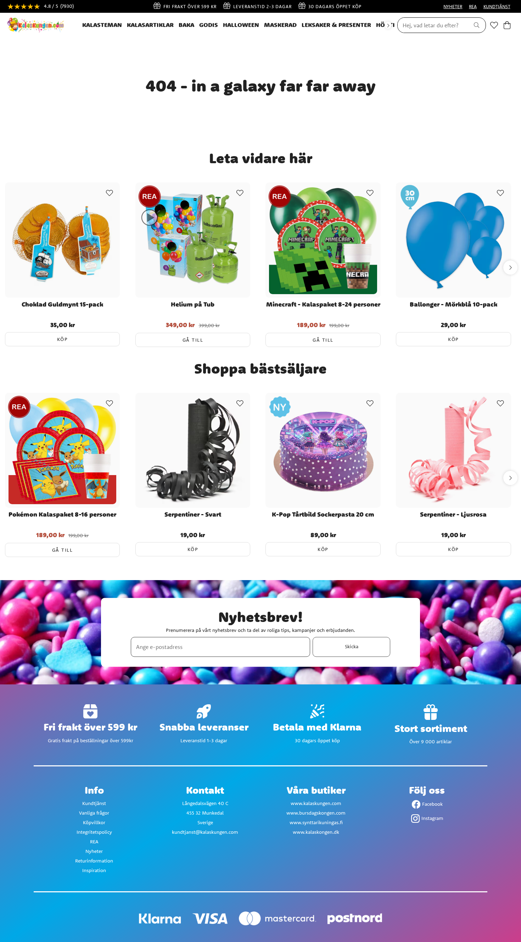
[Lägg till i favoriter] (109, 193)
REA (473, 6)
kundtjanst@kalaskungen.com (205, 832)
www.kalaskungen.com (316, 803)
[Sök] (476, 25)
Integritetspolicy (94, 832)
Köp (62, 339)
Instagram (432, 818)
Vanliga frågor (94, 813)
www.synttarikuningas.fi (316, 822)
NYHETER (452, 6)
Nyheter (94, 851)
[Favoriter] (494, 25)
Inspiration (94, 870)
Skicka (351, 647)
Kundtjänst (94, 803)
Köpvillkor (94, 822)
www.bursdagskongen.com (316, 813)
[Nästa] (388, 25)
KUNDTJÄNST (496, 6)
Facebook (432, 804)
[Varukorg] (507, 25)
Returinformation (94, 861)
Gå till (193, 340)
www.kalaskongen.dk (316, 832)
